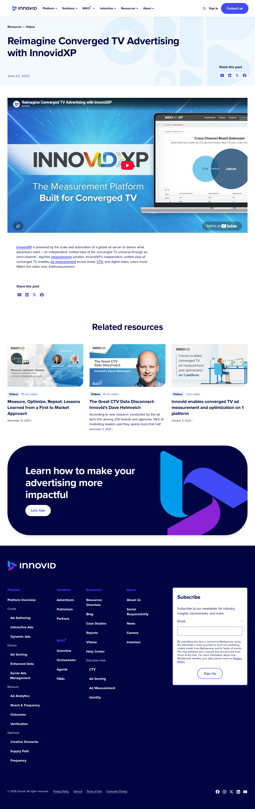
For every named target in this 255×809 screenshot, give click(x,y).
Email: (210, 621)
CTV (100, 261)
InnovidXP (24, 247)
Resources (14, 27)
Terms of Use (94, 791)
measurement (61, 256)
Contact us (235, 8)
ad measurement (63, 261)
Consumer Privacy (116, 791)
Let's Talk (38, 510)
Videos (30, 27)
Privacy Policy (61, 791)
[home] (24, 8)
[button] (50, 8)
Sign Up (210, 673)
